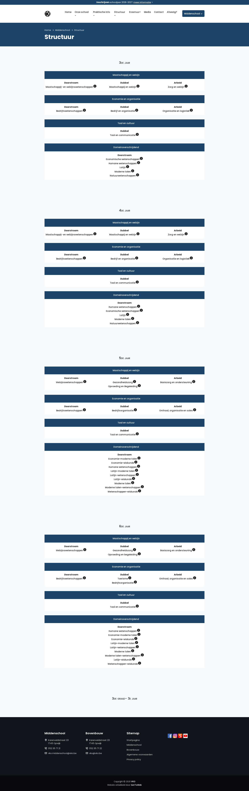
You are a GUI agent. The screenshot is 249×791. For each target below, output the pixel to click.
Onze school (82, 12)
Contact (159, 12)
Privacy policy (134, 759)
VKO (133, 781)
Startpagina (133, 740)
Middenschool (62, 30)
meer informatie (142, 2)
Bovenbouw (133, 749)
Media (147, 12)
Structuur (119, 12)
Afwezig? (172, 12)
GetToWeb (136, 785)
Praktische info (101, 12)
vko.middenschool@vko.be (62, 753)
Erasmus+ (135, 12)
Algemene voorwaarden (140, 754)
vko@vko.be (95, 753)
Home (68, 12)
